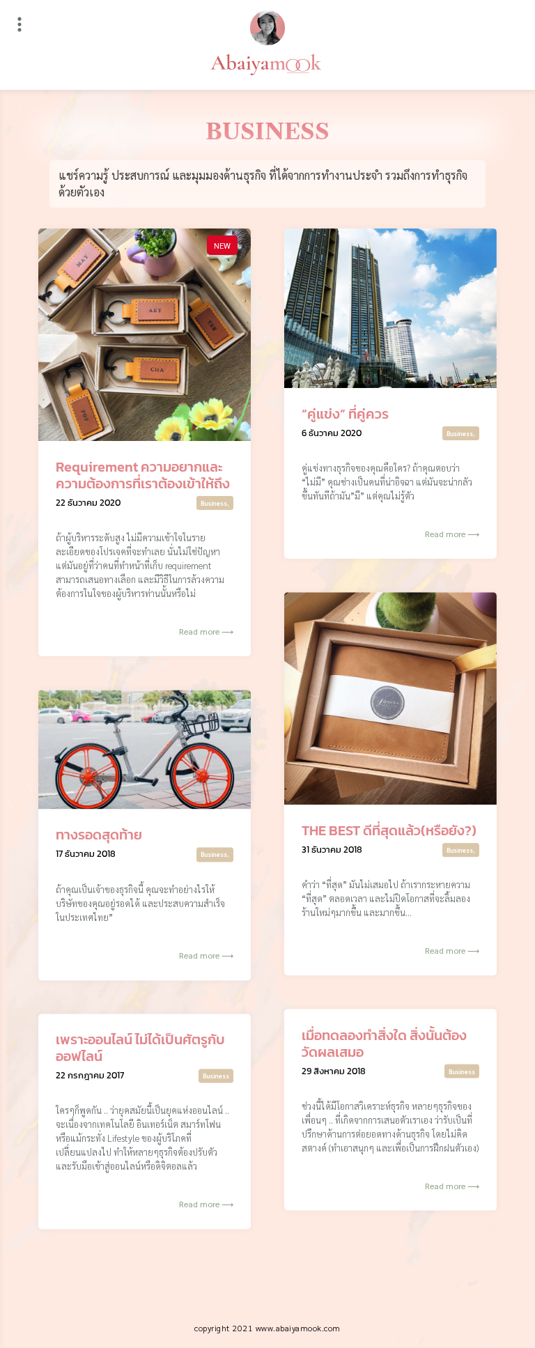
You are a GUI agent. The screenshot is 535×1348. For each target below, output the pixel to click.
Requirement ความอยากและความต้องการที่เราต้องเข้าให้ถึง (143, 475)
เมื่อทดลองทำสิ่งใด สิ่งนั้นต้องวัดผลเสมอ (384, 1043)
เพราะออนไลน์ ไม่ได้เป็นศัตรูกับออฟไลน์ (140, 1048)
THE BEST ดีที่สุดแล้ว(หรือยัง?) (389, 830)
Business (214, 503)
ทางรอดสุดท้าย (99, 835)
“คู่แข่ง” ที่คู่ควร (345, 413)
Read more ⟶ (206, 631)
